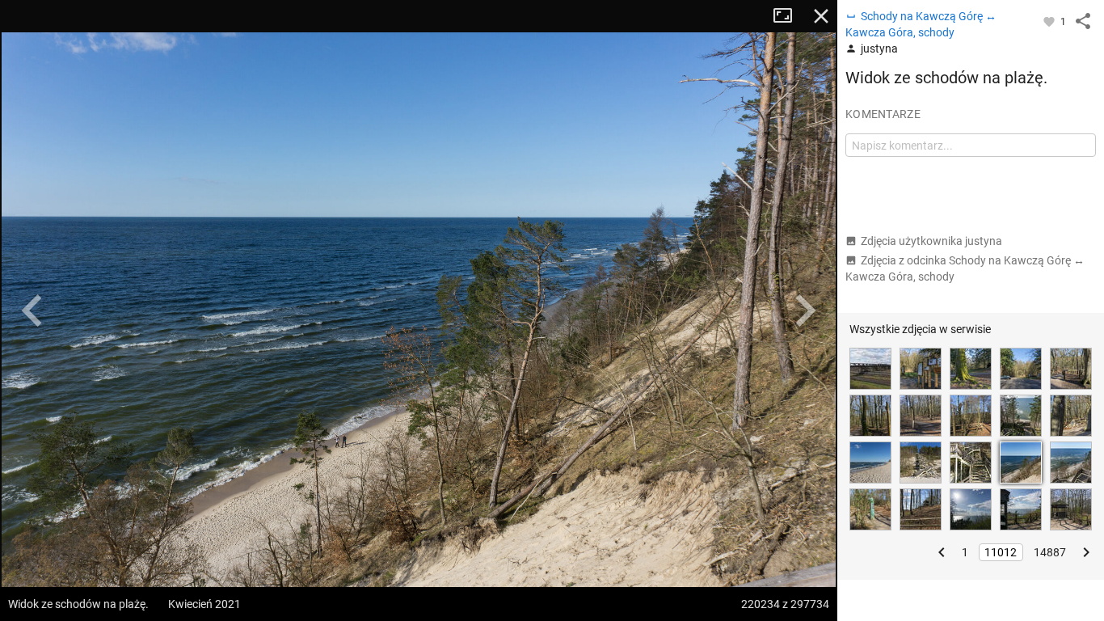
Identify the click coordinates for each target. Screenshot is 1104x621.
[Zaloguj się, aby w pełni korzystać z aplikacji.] (1050, 21)
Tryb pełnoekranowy (789, 16)
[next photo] (805, 310)
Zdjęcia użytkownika (931, 240)
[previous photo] (32, 310)
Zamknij (821, 16)
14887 (1050, 552)
